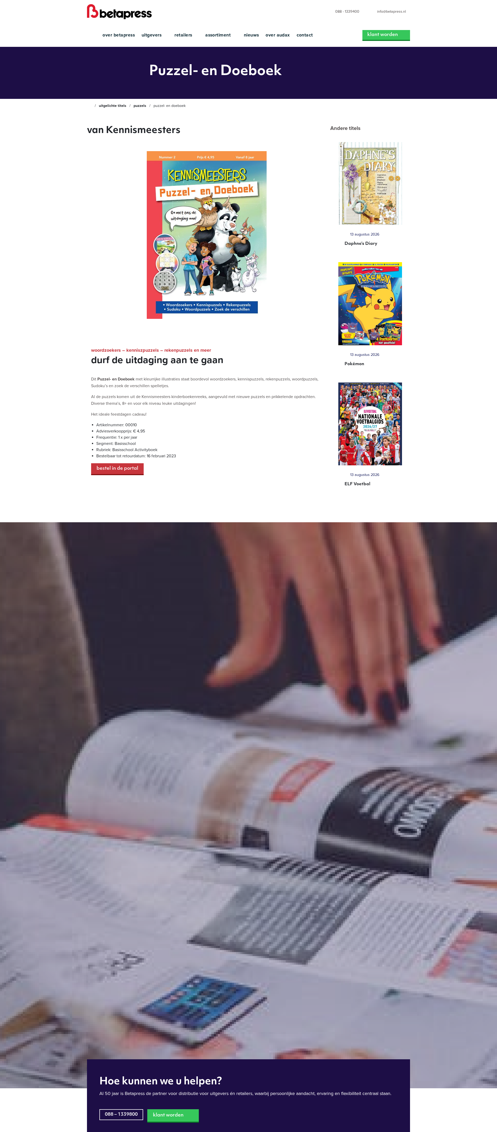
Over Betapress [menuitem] (119, 35)
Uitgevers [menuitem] (152, 35)
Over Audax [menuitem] (278, 35)
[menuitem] (342, 12)
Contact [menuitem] (305, 35)
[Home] (89, 105)
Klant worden (382, 35)
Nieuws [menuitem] (251, 35)
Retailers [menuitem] (184, 35)
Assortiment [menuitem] (218, 35)
